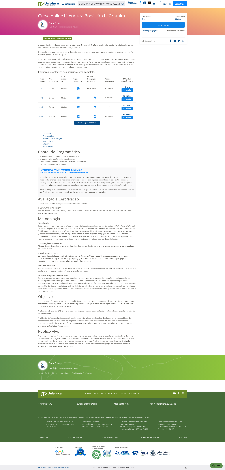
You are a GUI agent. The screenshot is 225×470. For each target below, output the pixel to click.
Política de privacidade (60, 467)
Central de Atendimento (132, 2)
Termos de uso (44, 467)
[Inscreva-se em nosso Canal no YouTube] (183, 393)
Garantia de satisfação (80, 452)
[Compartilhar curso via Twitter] (179, 41)
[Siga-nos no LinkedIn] (174, 393)
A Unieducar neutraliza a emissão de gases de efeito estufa (96, 454)
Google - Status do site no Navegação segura (63, 453)
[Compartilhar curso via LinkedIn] (175, 41)
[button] (68, 3)
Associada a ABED (122, 453)
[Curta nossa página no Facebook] (179, 393)
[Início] (48, 4)
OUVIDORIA (182, 437)
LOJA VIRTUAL (43, 437)
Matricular (127, 90)
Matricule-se (163, 25)
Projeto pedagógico (150, 31)
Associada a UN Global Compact (160, 453)
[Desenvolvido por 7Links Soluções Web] (164, 467)
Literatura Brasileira (64, 38)
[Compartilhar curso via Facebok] (170, 41)
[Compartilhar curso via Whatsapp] (183, 41)
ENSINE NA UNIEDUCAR (110, 437)
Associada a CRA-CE (135, 453)
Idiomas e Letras (49, 38)
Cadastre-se (180, 4)
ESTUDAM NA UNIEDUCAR (149, 437)
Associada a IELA (144, 453)
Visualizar (78, 88)
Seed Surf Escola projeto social (107, 454)
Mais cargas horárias (87, 122)
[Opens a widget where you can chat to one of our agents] (216, 466)
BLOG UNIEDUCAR (75, 437)
